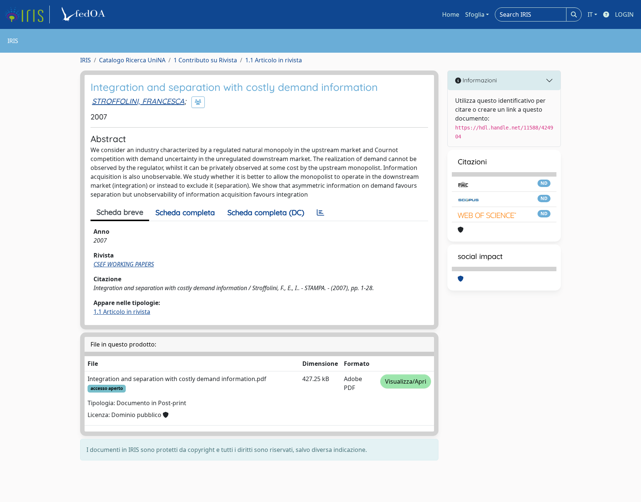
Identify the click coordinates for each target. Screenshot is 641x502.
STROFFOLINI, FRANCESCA (138, 101)
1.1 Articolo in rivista (273, 60)
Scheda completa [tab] (185, 212)
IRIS (85, 60)
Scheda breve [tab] (119, 212)
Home (450, 14)
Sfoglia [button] (474, 14)
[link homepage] (27, 14)
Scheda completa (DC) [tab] (265, 212)
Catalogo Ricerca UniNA (132, 60)
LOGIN (624, 14)
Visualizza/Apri (405, 381)
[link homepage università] (85, 14)
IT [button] (590, 14)
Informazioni (479, 80)
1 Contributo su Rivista (205, 60)
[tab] (320, 212)
